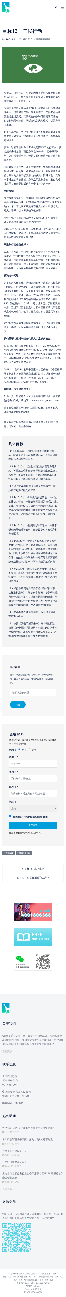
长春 (52, 1280)
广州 (20, 1276)
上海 (4, 1276)
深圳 (15, 1276)
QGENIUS (37, 1289)
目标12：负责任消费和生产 (32, 877)
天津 (20, 1280)
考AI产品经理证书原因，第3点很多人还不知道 (27, 1139)
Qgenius (10, 39)
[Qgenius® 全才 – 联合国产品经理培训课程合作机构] (7, 7)
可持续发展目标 (43, 39)
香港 (25, 1276)
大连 (47, 1280)
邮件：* (13, 786)
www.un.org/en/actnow (45, 400)
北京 (9, 1276)
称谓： (13, 749)
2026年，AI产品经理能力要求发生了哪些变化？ (28, 1128)
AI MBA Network (33, 1286)
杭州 (56, 1276)
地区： (13, 801)
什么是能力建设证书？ (14, 1150)
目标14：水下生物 (34, 868)
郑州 (26, 1280)
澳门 (30, 1276)
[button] (56, 7)
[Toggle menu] (62, 7)
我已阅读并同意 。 (31, 816)
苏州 (46, 1276)
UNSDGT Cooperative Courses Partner (33, 1283)
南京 (15, 1280)
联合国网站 (25, 426)
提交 (18, 704)
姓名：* (13, 757)
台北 (35, 1276)
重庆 (41, 1276)
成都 (51, 1276)
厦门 (36, 1280)
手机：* (13, 771)
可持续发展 (8, 853)
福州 (31, 1280)
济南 (41, 1280)
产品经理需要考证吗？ (14, 1162)
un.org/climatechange (16, 411)
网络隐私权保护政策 (38, 816)
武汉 (62, 1276)
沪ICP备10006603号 (33, 1292)
